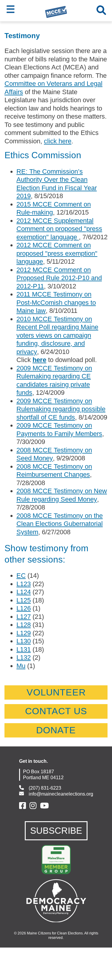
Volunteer (56, 692)
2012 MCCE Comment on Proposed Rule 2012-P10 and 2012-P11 (59, 278)
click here (57, 141)
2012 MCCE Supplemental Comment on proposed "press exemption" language (59, 229)
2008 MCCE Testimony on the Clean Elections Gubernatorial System (59, 524)
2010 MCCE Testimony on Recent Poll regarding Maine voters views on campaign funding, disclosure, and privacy (57, 335)
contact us (56, 711)
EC (21, 575)
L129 (23, 633)
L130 (23, 641)
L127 (23, 616)
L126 (23, 608)
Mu (20, 666)
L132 (23, 657)
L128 (23, 624)
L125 (23, 600)
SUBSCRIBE (56, 831)
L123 (23, 584)
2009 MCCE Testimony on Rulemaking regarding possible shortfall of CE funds (60, 409)
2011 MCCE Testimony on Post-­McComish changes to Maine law (56, 302)
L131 (23, 649)
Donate (56, 730)
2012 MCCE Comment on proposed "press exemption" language (56, 253)
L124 (23, 592)
